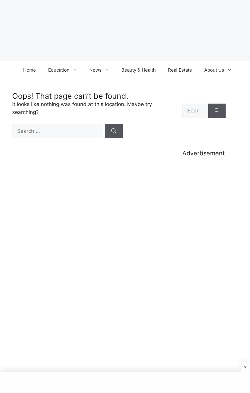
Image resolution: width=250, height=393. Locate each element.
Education (59, 70)
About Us (214, 70)
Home (29, 70)
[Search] (114, 131)
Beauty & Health (138, 70)
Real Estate (180, 70)
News (95, 70)
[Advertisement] (204, 258)
